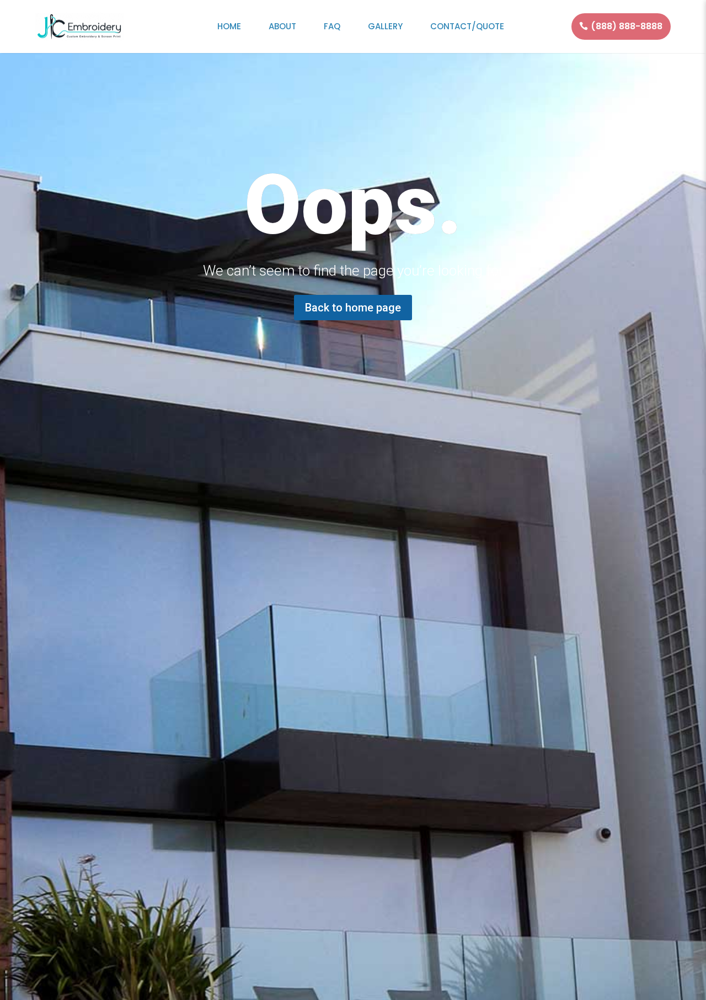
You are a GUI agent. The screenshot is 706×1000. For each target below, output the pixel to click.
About (282, 26)
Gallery (385, 26)
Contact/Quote (467, 26)
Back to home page (353, 307)
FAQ (332, 26)
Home (229, 26)
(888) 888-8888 (626, 26)
